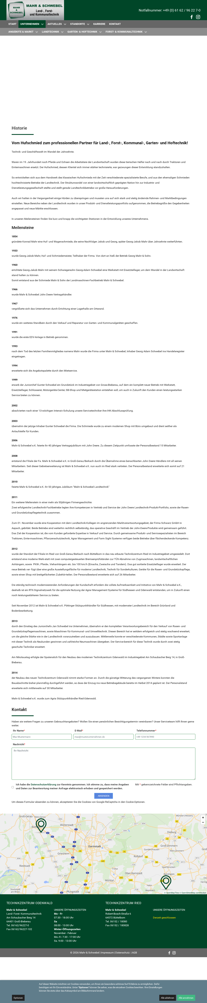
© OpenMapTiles (171, 892)
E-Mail (79, 730)
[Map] (103, 854)
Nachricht (19, 744)
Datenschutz (122, 952)
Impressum (107, 952)
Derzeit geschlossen (164, 917)
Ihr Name (19, 730)
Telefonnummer (146, 730)
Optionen (18, 998)
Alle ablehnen (167, 998)
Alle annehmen (186, 998)
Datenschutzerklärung (43, 784)
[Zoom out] (203, 822)
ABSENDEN (103, 796)
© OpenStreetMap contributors (193, 892)
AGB (134, 952)
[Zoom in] (203, 817)
